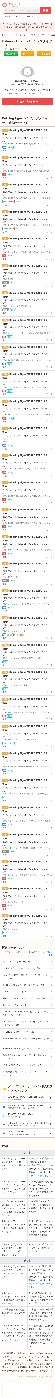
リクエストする (27, 54)
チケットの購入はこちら (41, 1175)
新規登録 (8, 16)
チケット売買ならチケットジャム (11, 5)
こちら (12, 84)
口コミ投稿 (44, 53)
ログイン (18, 16)
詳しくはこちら (43, 1303)
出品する (10, 53)
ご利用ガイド (30, 16)
